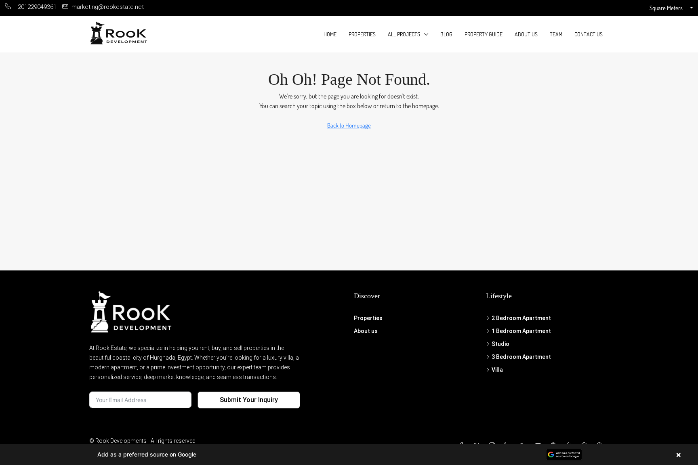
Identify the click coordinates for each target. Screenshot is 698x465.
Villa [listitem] (497, 370)
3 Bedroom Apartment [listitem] (521, 357)
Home (330, 34)
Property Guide (483, 34)
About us (526, 34)
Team (556, 34)
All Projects (404, 34)
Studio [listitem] (500, 344)
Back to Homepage (349, 125)
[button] (349, 454)
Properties (362, 34)
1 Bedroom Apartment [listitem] (521, 331)
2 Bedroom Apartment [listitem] (521, 318)
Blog (446, 34)
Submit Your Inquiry (249, 400)
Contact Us (588, 34)
